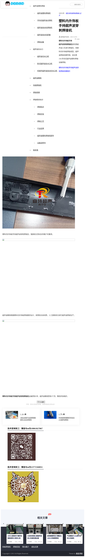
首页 (67, 13)
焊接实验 (40, 114)
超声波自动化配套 (44, 35)
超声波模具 (37, 78)
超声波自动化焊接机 (44, 28)
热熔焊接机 (37, 85)
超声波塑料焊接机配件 (45, 136)
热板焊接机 (6, 547)
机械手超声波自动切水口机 (47, 71)
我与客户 (25, 547)
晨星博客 (79, 553)
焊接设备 (40, 42)
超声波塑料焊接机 (44, 13)
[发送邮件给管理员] (80, 536)
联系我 (35, 150)
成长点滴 (34, 547)
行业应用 (40, 128)
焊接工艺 (40, 121)
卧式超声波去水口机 (44, 64)
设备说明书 (41, 143)
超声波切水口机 (43, 56)
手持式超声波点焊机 (44, 20)
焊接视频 (36, 92)
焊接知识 (40, 107)
